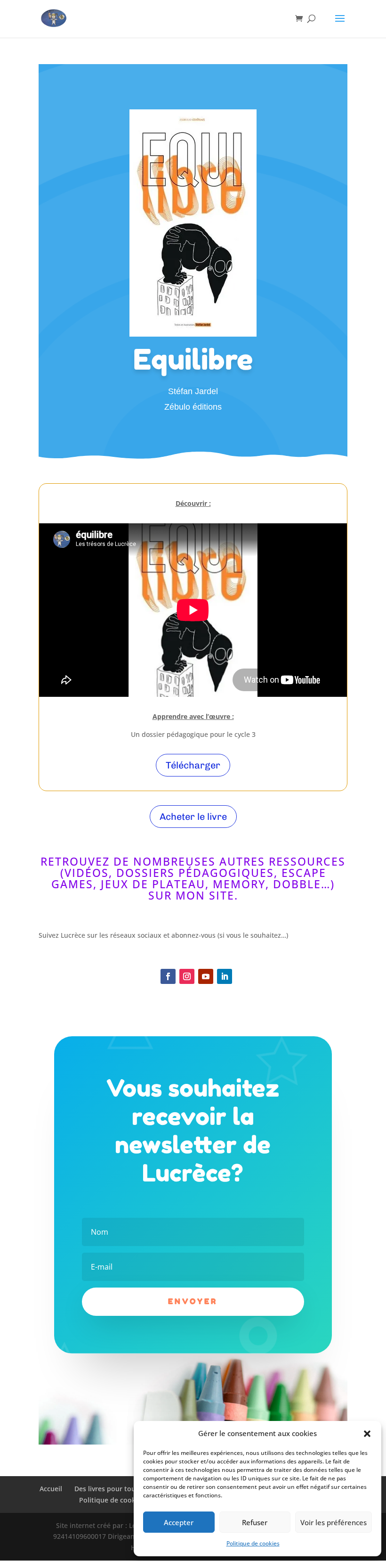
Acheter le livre (193, 816)
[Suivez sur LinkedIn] (224, 976)
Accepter (178, 1522)
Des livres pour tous (106, 1488)
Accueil (51, 1488)
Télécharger (193, 765)
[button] (367, 1433)
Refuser (254, 1522)
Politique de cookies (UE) (119, 1499)
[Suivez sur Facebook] (168, 976)
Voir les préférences (333, 1522)
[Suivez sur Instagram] (186, 976)
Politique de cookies (253, 1543)
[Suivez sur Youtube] (205, 976)
